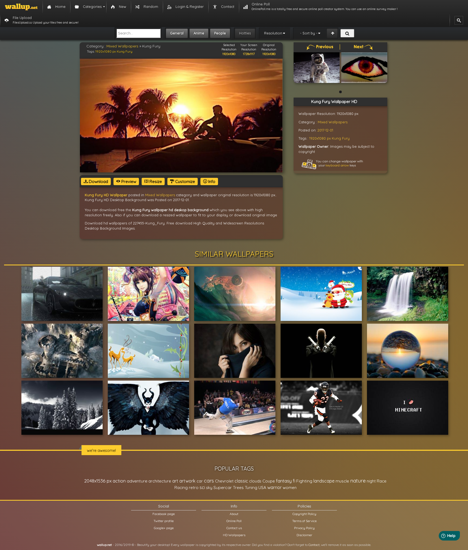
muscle (342, 481)
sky (209, 487)
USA (262, 487)
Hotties (245, 33)
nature (358, 480)
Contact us (234, 528)
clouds (255, 481)
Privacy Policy (304, 528)
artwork (187, 481)
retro (194, 487)
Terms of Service (304, 521)
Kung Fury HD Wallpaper (106, 195)
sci (202, 487)
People (220, 33)
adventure (137, 481)
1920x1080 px (105, 51)
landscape (323, 481)
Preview (128, 181)
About (234, 514)
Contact (314, 545)
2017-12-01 (325, 130)
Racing (181, 487)
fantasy (284, 481)
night (371, 481)
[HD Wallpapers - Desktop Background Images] (21, 7)
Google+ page (164, 528)
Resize (155, 181)
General (177, 33)
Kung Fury (124, 51)
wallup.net (104, 545)
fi (294, 481)
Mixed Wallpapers (122, 46)
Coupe (268, 481)
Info (211, 181)
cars (209, 481)
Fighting (304, 481)
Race (381, 481)
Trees (238, 487)
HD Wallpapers (234, 535)
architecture (159, 481)
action (119, 481)
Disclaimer (304, 535)
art (175, 481)
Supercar (222, 487)
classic (241, 481)
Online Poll (234, 521)
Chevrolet (224, 481)
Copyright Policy (304, 514)
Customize (184, 181)
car (200, 481)
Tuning (251, 487)
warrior (274, 487)
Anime (199, 33)
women (290, 487)
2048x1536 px (98, 481)
